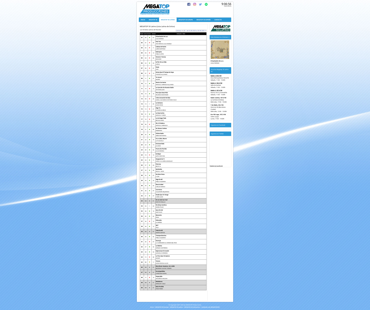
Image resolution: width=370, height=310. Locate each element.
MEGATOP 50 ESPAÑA (203, 20)
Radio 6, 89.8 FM (216, 76)
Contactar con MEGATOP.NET (210, 307)
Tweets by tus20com (216, 166)
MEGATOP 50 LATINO (168, 20)
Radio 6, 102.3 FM (216, 83)
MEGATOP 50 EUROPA (185, 20)
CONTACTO (218, 20)
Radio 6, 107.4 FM (216, 90)
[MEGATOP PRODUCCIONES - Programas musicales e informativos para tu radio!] (155, 14)
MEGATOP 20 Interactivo (192, 307)
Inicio (152, 307)
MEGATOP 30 (153, 20)
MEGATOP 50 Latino (176, 307)
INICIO (143, 20)
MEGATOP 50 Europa (162, 307)
